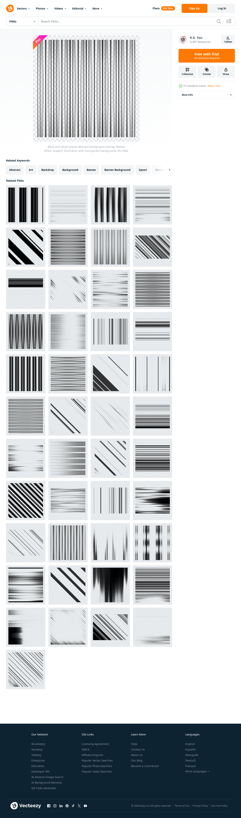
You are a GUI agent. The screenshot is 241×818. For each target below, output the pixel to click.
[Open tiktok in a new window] (73, 805)
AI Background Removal (46, 782)
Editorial (77, 8)
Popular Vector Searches (97, 760)
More (95, 8)
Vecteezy (36, 749)
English (190, 744)
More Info (187, 94)
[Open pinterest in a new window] (67, 805)
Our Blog (137, 760)
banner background (117, 170)
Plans (156, 8)
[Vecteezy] (10, 8)
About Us (137, 755)
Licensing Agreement (95, 744)
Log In (222, 8)
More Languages (196, 771)
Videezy (36, 755)
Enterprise (38, 760)
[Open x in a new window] (79, 805)
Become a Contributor (145, 766)
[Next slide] (166, 169)
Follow (228, 41)
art (31, 170)
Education (37, 766)
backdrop (47, 170)
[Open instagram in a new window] (54, 805)
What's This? (214, 86)
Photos (40, 8)
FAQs (134, 744)
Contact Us (138, 749)
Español (190, 749)
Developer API (40, 771)
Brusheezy (38, 744)
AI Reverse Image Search (47, 777)
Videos (58, 8)
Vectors (22, 8)
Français (190, 766)
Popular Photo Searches (97, 766)
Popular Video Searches (97, 771)
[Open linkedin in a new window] (60, 805)
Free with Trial (206, 56)
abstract (14, 170)
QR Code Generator (43, 788)
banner (91, 170)
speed (143, 170)
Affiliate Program (92, 755)
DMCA (86, 749)
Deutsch (190, 760)
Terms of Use (182, 805)
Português (192, 755)
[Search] (218, 21)
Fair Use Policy (219, 805)
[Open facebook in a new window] (48, 805)
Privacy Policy (200, 805)
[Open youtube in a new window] (85, 805)
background (70, 170)
